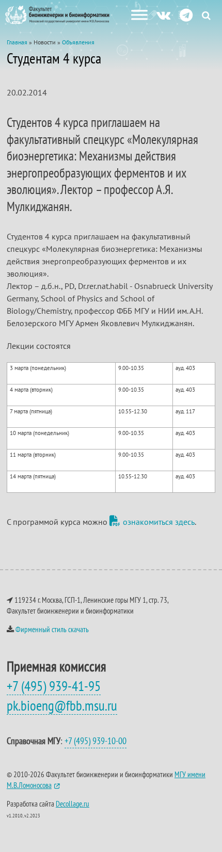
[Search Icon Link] (206, 15)
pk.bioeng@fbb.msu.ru (62, 705)
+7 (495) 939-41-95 (54, 686)
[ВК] (163, 15)
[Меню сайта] (139, 15)
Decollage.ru (72, 804)
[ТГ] (186, 15)
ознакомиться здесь (159, 522)
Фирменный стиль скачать (52, 629)
